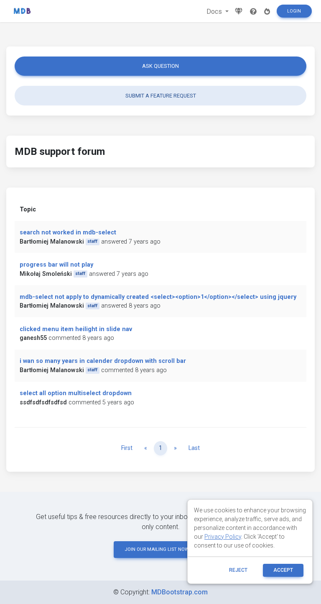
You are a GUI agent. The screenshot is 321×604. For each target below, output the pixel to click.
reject (238, 570)
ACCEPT (283, 570)
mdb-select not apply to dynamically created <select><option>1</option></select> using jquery (158, 297)
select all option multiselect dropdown (76, 393)
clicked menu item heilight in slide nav (76, 329)
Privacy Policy (222, 536)
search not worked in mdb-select (68, 232)
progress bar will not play (56, 264)
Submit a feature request (160, 96)
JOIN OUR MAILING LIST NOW (157, 549)
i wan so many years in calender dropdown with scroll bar (103, 361)
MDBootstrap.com (179, 592)
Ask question (160, 66)
